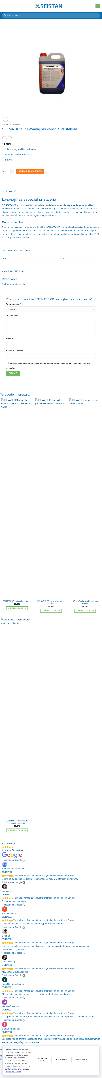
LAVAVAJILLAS (16, 125)
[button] (3, 6)
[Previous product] (10, 138)
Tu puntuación (13, 304)
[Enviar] (96, 15)
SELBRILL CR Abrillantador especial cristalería (17, 822)
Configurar (80, 1059)
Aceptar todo (42, 1059)
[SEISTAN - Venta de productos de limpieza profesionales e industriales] (49, 6)
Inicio (5, 125)
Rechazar (61, 1059)
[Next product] (4, 138)
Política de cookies (13, 1072)
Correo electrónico (15, 351)
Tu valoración (13, 315)
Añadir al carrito (30, 171)
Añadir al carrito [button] (17, 608)
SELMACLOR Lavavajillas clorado (17, 601)
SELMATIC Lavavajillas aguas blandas (85, 602)
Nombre (10, 338)
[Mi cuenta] (92, 6)
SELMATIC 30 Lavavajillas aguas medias (51, 602)
